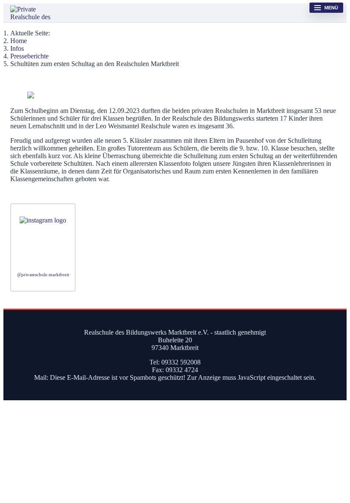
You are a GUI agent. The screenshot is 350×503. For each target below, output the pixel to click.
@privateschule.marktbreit (43, 274)
